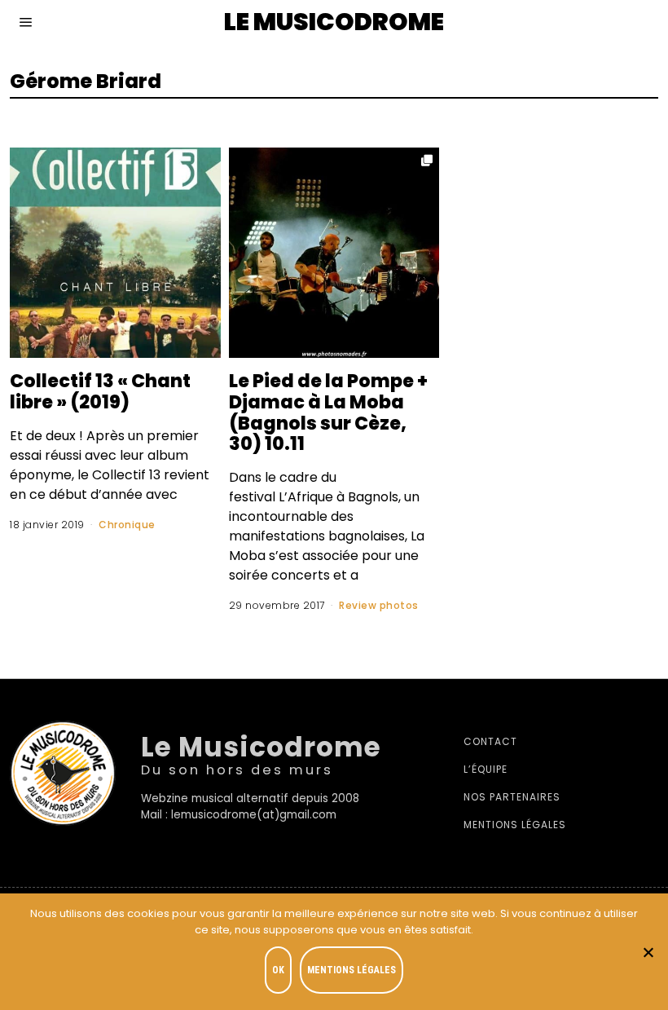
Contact (490, 741)
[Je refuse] (647, 952)
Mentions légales (515, 824)
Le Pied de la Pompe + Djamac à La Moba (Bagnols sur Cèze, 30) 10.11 (328, 412)
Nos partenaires (512, 797)
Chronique (127, 524)
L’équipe (486, 769)
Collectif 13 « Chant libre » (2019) (100, 391)
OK (278, 970)
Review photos (379, 605)
